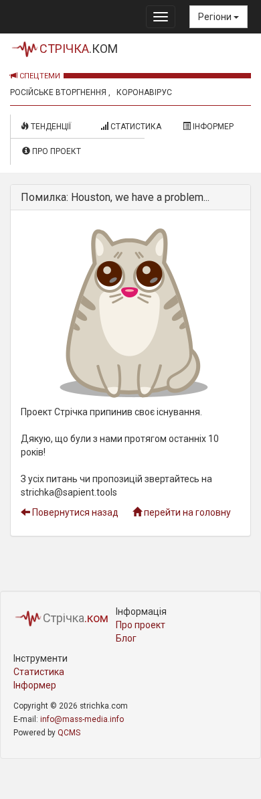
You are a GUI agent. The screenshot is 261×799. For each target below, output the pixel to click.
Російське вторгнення (58, 92)
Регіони (216, 16)
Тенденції (54, 126)
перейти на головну (186, 512)
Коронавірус (144, 92)
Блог (126, 638)
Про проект (55, 151)
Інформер (212, 126)
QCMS (69, 732)
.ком (78, 49)
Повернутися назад (74, 512)
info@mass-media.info (82, 719)
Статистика (134, 126)
